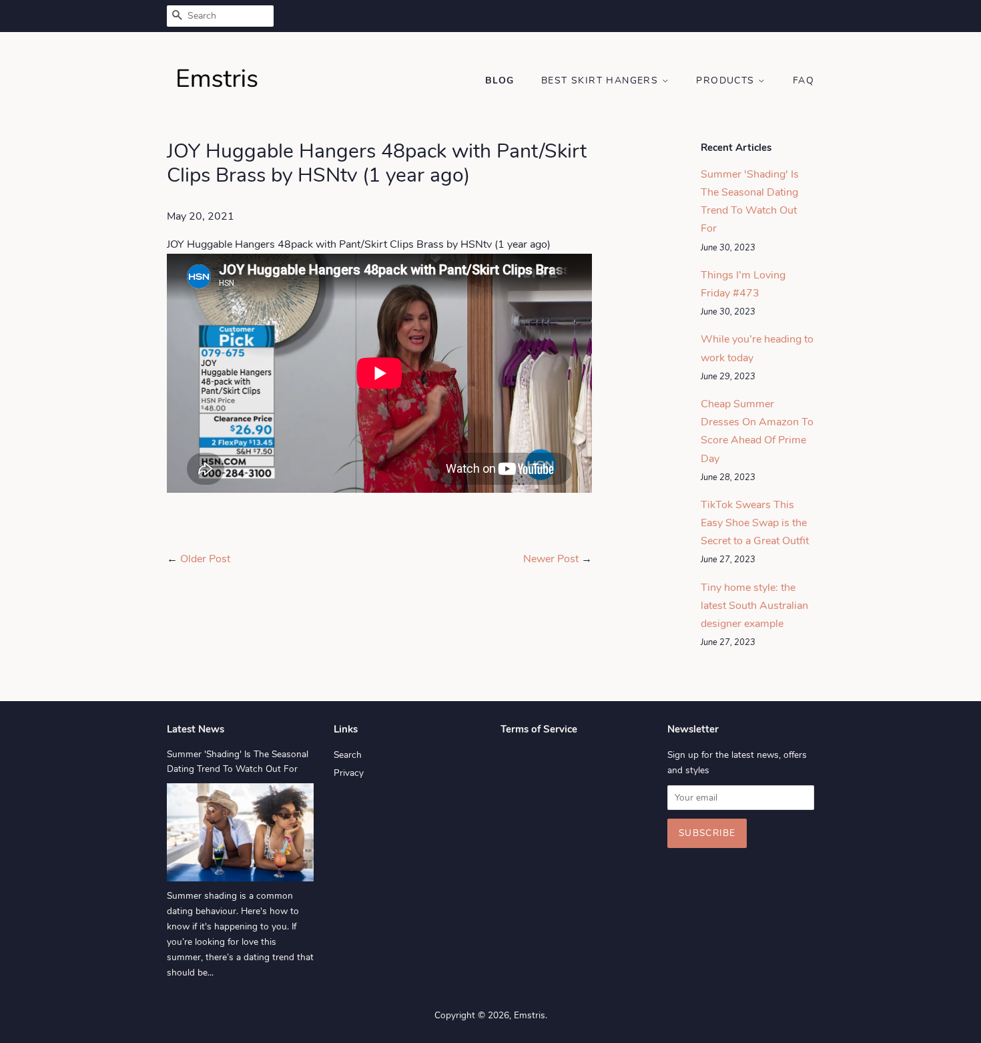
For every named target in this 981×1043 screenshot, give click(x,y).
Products (727, 80)
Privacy (349, 773)
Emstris (529, 1015)
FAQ (803, 80)
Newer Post (551, 559)
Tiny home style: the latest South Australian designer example (754, 605)
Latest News (195, 729)
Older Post (205, 559)
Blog (500, 80)
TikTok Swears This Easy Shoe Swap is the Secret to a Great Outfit (755, 522)
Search (348, 755)
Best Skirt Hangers (601, 80)
